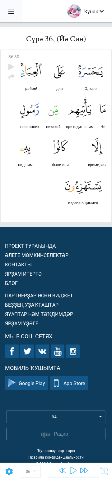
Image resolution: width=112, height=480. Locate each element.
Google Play (32, 383)
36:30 (13, 57)
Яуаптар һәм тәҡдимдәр (39, 314)
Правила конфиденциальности (56, 457)
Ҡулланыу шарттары (56, 450)
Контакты (18, 264)
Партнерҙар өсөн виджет (39, 295)
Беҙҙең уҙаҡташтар (31, 304)
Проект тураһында (30, 245)
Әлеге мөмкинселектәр (36, 255)
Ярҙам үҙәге (21, 323)
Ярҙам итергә (23, 273)
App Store (74, 383)
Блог (11, 283)
